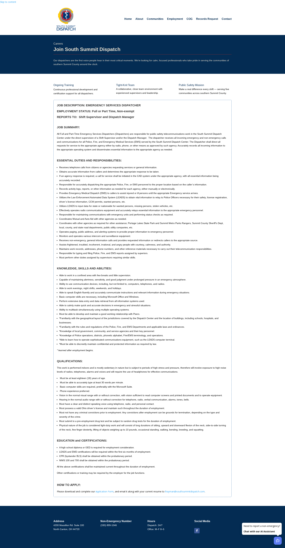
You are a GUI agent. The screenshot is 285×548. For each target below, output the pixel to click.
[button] (197, 530)
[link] (66, 19)
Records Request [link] (207, 18)
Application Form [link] (104, 491)
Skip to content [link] (8, 1)
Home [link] (128, 18)
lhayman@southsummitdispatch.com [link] (185, 491)
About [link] (139, 18)
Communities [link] (155, 18)
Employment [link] (175, 18)
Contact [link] (227, 18)
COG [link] (189, 18)
